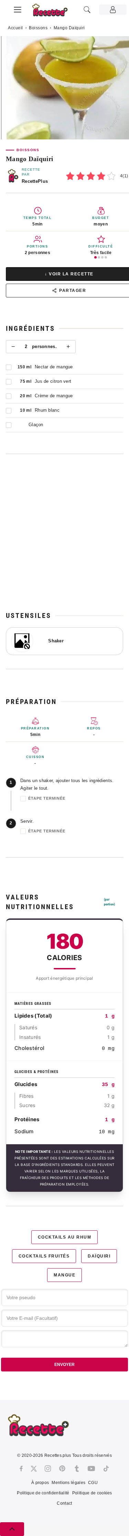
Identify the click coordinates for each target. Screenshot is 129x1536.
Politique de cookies (92, 1493)
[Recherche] (87, 9)
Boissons (38, 28)
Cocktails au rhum (65, 1237)
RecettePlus (35, 181)
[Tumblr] (76, 1468)
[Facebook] (21, 1468)
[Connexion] (113, 9)
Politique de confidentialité (43, 1493)
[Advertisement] (64, 532)
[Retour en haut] (12, 1529)
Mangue (64, 1275)
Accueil (15, 28)
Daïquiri (99, 1256)
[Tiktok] (106, 1468)
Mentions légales (68, 1482)
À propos (40, 1482)
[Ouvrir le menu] (17, 8)
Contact (64, 1503)
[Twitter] (33, 1468)
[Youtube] (91, 1468)
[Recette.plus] (53, 12)
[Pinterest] (62, 1468)
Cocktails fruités (44, 1256)
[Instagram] (48, 1468)
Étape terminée (46, 798)
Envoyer (64, 1364)
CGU (93, 1482)
